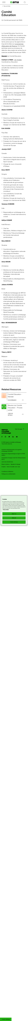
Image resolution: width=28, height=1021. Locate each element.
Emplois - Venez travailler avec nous (11, 466)
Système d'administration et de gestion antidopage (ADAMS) (12, 450)
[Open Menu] (4, 2)
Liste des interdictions (7, 462)
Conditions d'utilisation (7, 471)
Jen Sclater (18, 60)
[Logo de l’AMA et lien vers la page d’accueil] (14, 2)
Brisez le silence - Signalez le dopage (11, 464)
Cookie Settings (6, 1019)
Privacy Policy (6, 509)
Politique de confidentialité (8, 474)
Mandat (4, 56)
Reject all (14, 513)
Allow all (14, 518)
